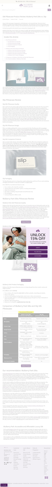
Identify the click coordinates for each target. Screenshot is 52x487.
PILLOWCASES (37, 252)
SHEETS (38, 247)
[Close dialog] (48, 228)
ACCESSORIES (37, 256)
